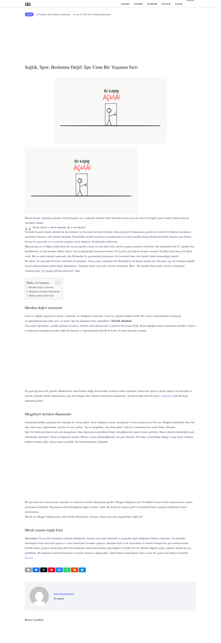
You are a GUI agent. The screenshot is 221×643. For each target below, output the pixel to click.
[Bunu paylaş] (36, 569)
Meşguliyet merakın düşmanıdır (44, 291)
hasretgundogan (64, 594)
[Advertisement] (110, 39)
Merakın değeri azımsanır (41, 287)
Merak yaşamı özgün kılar (41, 295)
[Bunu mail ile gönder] (28, 569)
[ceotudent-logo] (28, 3)
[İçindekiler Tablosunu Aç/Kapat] (56, 282)
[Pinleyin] (51, 569)
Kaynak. (29, 557)
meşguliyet (166, 395)
